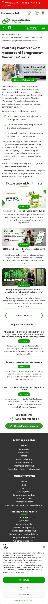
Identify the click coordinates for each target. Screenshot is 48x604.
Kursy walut (24, 520)
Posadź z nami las (24, 462)
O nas (24, 445)
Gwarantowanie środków (24, 495)
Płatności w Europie (24, 501)
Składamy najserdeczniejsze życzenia (24, 362)
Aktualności (29, 80)
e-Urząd (24, 517)
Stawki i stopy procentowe (24, 531)
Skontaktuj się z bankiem (26, 426)
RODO (24, 481)
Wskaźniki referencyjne (24, 541)
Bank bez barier (24, 498)
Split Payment (23, 491)
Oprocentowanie (24, 524)
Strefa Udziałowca (24, 459)
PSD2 (24, 488)
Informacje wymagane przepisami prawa (24, 505)
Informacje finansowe (24, 466)
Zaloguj (33, 28)
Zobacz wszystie (24, 315)
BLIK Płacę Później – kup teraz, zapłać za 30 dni (24, 250)
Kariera (24, 455)
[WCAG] (9, 27)
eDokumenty (37, 13)
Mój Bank (44, 13)
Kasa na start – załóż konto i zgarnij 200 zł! (24, 211)
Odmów (24, 587)
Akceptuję (24, 579)
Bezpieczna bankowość (24, 537)
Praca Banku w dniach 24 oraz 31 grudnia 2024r (24, 388)
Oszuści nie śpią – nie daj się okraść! (22, 4)
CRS (24, 485)
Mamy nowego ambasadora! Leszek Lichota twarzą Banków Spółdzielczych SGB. (24, 292)
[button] (44, 546)
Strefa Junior (30, 13)
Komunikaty (23, 452)
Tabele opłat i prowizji (24, 527)
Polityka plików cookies (23, 600)
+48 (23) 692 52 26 (26, 419)
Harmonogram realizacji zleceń (23, 534)
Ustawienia (24, 594)
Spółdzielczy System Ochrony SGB (24, 469)
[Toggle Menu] (43, 28)
